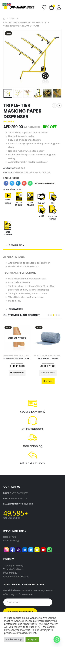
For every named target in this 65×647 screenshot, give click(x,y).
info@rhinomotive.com (21, 503)
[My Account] (59, 7)
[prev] (54, 105)
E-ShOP (41, 203)
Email (24, 183)
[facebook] (12, 549)
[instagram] (6, 549)
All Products (19, 172)
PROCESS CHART (52, 217)
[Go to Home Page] (4, 19)
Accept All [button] (32, 639)
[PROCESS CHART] (52, 209)
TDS (52, 203)
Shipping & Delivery (13, 565)
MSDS (41, 216)
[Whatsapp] (57, 639)
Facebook (6, 183)
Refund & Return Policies (16, 576)
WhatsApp (30, 183)
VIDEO (8, 203)
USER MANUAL (8, 233)
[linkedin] (25, 549)
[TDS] (52, 196)
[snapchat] (37, 549)
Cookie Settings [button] (14, 639)
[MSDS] (41, 209)
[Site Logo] (22, 7)
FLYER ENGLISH (19, 203)
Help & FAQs (9, 536)
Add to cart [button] (48, 372)
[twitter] (31, 549)
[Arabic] (4, 4)
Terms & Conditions (13, 569)
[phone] (49, 549)
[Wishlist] (44, 7)
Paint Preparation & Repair (38, 172)
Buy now (48, 381)
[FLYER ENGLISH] (19, 196)
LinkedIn (18, 183)
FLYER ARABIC (30, 203)
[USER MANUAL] (7, 224)
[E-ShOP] (41, 196)
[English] (9, 4)
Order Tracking (10, 540)
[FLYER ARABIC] (30, 196)
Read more (18, 372)
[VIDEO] (7, 196)
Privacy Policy (10, 572)
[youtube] (43, 549)
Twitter (12, 183)
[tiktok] (18, 549)
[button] (6, 7)
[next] (59, 105)
